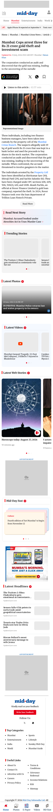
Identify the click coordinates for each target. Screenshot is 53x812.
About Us (11, 765)
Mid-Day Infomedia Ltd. (33, 800)
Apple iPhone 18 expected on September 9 (24, 27)
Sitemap (34, 788)
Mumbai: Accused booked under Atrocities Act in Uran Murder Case (23, 220)
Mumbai (11, 735)
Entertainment (14, 740)
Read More (28, 204)
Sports (32, 735)
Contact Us (12, 769)
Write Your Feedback (25, 712)
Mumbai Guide (36, 748)
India (9, 744)
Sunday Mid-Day (37, 744)
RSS (32, 784)
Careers (10, 778)
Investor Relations (38, 780)
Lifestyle (33, 740)
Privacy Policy (14, 783)
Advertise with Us (15, 774)
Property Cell (41, 172)
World (10, 748)
